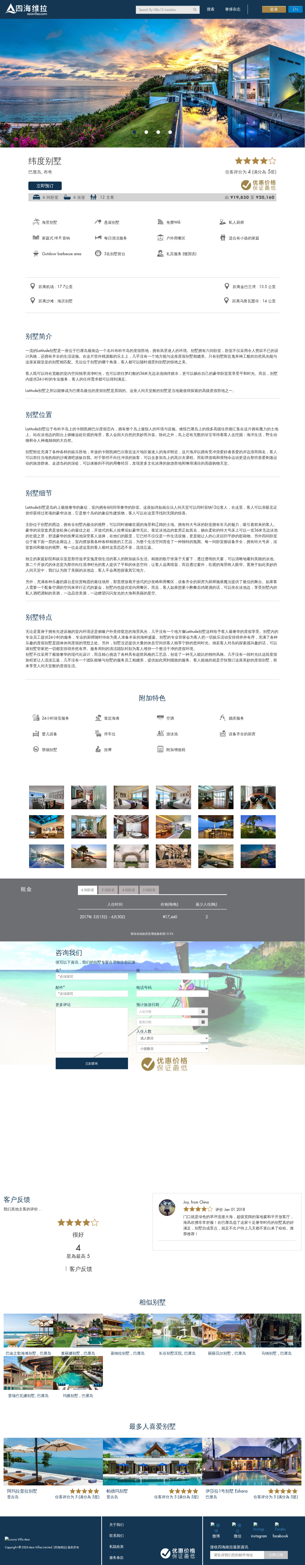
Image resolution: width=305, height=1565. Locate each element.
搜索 (210, 9)
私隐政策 (116, 1546)
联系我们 (116, 1535)
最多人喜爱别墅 (152, 1426)
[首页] (25, 9)
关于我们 (116, 1524)
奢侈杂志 (232, 9)
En (295, 9)
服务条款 (116, 1557)
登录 (274, 9)
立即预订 (45, 185)
